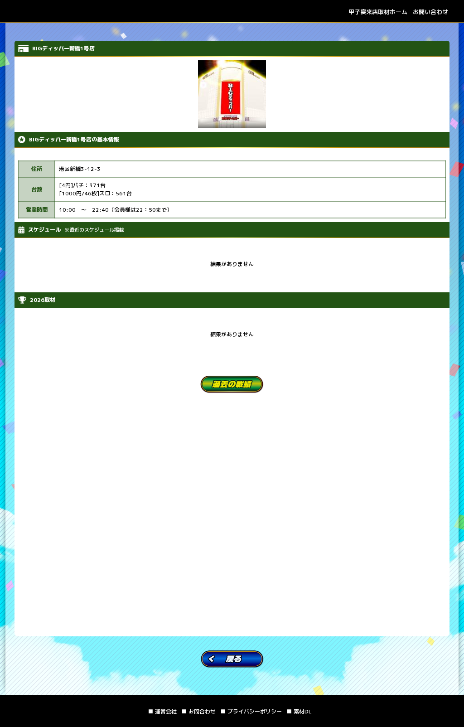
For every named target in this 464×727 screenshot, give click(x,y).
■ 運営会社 (162, 711)
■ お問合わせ (198, 711)
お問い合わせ (430, 12)
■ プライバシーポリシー (251, 711)
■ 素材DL (299, 711)
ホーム (377, 12)
